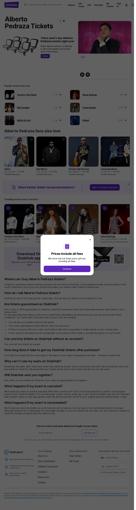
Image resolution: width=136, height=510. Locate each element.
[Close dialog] (90, 239)
